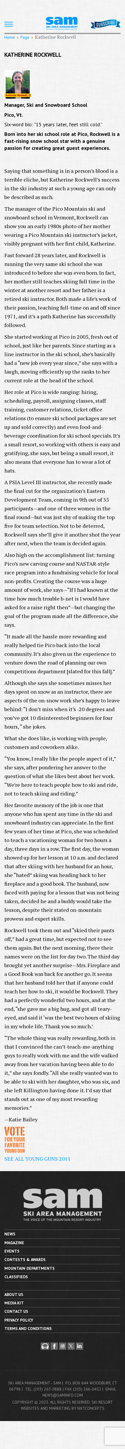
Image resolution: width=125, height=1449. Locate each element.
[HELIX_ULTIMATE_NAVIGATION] (8, 24)
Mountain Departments (29, 1268)
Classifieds (16, 1276)
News (9, 1234)
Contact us (16, 1311)
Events (11, 1251)
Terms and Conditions (28, 1328)
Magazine (14, 1242)
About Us (13, 1294)
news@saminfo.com (62, 1395)
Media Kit (14, 1303)
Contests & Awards (25, 1259)
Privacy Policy (18, 1320)
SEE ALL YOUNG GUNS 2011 (37, 1158)
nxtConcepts (90, 1408)
